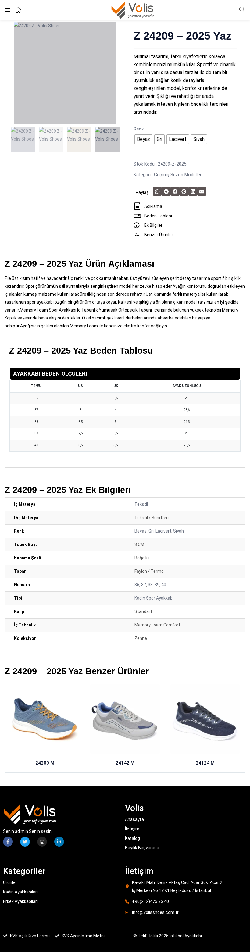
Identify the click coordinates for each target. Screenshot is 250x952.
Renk (139, 129)
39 (157, 584)
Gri (151, 531)
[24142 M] (125, 720)
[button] (157, 191)
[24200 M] (45, 720)
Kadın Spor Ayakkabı (153, 598)
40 (163, 584)
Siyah (178, 531)
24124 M (205, 763)
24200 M (44, 763)
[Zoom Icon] (65, 73)
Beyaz (140, 531)
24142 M (125, 763)
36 (136, 584)
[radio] (143, 139)
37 (143, 584)
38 (150, 584)
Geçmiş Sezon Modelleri (178, 174)
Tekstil (141, 504)
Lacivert (163, 531)
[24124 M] (205, 720)
